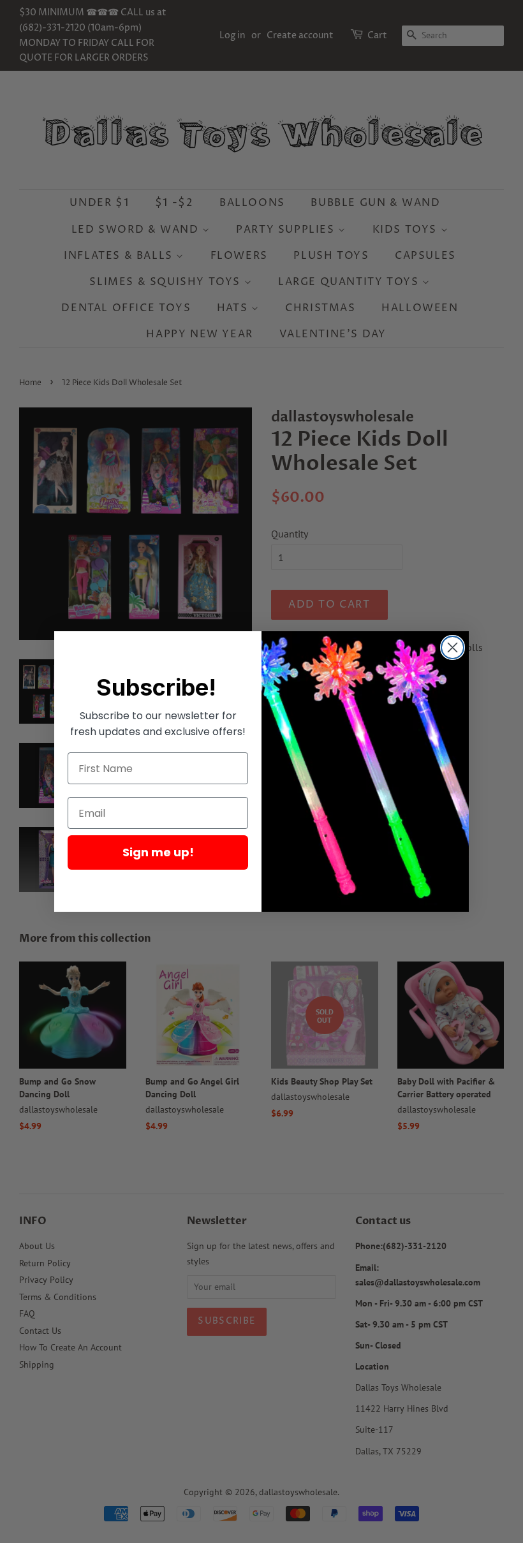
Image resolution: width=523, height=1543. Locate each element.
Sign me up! (158, 852)
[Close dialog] (452, 647)
